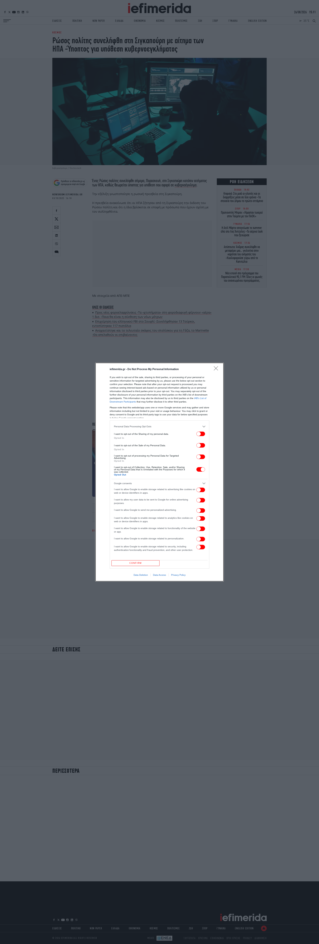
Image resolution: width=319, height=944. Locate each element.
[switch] (200, 434)
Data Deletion (141, 575)
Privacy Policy (178, 575)
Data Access (159, 575)
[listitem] (159, 426)
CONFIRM (135, 563)
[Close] (217, 369)
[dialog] (159, 472)
